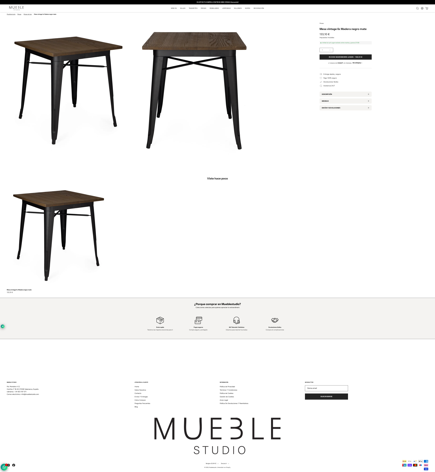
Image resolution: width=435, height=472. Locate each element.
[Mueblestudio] (16, 8)
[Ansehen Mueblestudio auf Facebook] (13, 465)
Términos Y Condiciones (228, 390)
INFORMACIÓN (224, 382)
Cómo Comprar (140, 400)
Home (137, 387)
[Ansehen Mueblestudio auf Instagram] (8, 465)
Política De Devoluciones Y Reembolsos (234, 403)
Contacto (138, 393)
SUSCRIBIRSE (326, 397)
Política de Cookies (226, 393)
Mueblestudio (11, 14)
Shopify (228, 467)
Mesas (19, 14)
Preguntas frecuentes (142, 403)
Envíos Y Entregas (141, 397)
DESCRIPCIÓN (327, 94)
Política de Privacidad (227, 387)
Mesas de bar (28, 14)
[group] (217, 2)
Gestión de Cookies (227, 397)
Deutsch (224, 463)
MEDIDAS (325, 101)
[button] (182, 8)
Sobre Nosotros (140, 390)
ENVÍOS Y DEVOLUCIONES (331, 108)
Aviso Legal (224, 400)
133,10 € (10, 292)
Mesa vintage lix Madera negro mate (19, 290)
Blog (136, 407)
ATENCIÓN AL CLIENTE (141, 382)
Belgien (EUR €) (211, 463)
